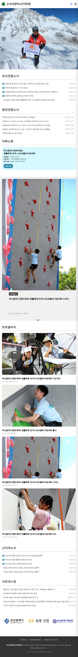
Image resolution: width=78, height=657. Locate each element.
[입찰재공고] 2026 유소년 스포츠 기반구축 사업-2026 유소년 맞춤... (27, 125)
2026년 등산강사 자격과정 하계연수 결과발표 (19, 117)
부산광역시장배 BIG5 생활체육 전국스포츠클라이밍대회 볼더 (29, 430)
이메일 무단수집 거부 (51, 640)
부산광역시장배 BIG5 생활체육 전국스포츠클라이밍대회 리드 (29, 534)
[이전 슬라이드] (3, 39)
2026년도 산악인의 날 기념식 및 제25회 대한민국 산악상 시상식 (26, 121)
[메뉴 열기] (75, 4)
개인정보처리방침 (35, 640)
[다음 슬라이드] (74, 39)
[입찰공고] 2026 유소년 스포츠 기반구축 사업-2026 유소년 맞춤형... (27, 129)
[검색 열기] (71, 4)
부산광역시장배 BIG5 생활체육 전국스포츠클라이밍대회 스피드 (30, 482)
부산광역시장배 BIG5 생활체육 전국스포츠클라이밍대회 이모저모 (31, 378)
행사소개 (8, 166)
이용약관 (23, 640)
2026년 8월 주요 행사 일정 (12, 133)
